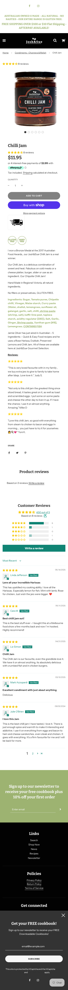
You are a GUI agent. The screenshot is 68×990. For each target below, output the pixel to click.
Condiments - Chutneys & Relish (30, 52)
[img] (10, 570)
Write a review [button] (34, 548)
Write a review (36, 483)
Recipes (34, 853)
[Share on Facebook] (9, 452)
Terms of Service (34, 888)
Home (6, 52)
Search (34, 840)
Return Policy (34, 884)
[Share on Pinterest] (25, 452)
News (34, 849)
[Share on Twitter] (17, 452)
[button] (10, 63)
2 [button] (32, 753)
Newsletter (34, 858)
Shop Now (34, 844)
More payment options (34, 213)
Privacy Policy (34, 880)
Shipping (27, 172)
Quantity (13, 179)
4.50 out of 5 (43, 512)
